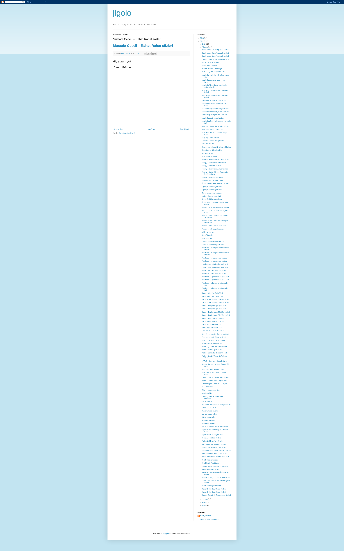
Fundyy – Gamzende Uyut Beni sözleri (216, 159)
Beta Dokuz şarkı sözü (210, 460)
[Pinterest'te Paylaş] (155, 53)
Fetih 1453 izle (207, 238)
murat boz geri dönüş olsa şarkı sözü (215, 264)
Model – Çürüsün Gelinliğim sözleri (214, 347)
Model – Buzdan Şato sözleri (212, 350)
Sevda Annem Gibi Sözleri (211, 438)
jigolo (122, 12)
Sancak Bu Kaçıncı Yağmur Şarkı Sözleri (216, 477)
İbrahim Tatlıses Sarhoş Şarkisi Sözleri (216, 466)
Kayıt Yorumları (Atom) (127, 133)
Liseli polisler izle (208, 144)
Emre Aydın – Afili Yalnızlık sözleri (214, 337)
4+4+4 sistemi (207, 401)
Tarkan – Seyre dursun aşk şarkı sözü (215, 299)
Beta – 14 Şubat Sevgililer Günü (213, 72)
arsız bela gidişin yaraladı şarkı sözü (215, 115)
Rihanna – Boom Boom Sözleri (213, 369)
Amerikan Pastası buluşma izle (213, 141)
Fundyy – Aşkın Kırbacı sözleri (212, 177)
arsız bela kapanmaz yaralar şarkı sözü (216, 112)
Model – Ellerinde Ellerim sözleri (213, 340)
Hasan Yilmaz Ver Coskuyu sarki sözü (215, 457)
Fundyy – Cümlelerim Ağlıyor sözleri (215, 169)
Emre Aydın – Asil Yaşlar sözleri (213, 331)
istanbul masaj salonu (210, 414)
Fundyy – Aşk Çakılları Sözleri (212, 180)
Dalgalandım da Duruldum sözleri (214, 444)
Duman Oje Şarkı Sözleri (211, 469)
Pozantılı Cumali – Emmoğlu (212, 69)
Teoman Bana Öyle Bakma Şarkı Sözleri (216, 495)
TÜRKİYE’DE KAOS (209, 408)
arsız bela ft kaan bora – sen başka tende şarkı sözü (214, 86)
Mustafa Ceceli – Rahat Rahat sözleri (143, 46)
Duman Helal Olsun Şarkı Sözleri (214, 489)
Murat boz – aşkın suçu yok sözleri (214, 270)
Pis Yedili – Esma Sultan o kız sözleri (215, 426)
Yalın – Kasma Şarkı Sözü (211, 390)
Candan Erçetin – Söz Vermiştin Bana (215, 59)
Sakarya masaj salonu (210, 411)
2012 (202, 41)
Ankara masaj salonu (209, 423)
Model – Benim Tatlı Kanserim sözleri (215, 353)
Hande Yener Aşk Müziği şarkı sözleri (215, 50)
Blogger (166, 534)
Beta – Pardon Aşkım (209, 65)
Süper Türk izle (207, 235)
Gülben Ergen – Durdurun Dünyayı (214, 384)
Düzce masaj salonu (209, 417)
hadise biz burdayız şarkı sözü (213, 241)
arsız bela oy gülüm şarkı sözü (213, 118)
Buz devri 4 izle (207, 153)
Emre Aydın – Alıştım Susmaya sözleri (215, 334)
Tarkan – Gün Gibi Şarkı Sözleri (213, 318)
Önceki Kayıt (184, 129)
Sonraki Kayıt (118, 129)
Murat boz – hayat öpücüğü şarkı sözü (215, 277)
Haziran (205, 499)
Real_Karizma (125, 53)
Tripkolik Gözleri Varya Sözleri (212, 435)
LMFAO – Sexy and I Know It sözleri (214, 361)
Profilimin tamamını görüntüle (208, 519)
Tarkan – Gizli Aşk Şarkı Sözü (212, 293)
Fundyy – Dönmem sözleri (211, 166)
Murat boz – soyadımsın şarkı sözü (214, 258)
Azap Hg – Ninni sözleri (210, 138)
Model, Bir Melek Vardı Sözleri (212, 441)
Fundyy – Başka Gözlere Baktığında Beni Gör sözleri (215, 173)
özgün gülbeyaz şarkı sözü (211, 196)
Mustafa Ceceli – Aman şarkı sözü (214, 226)
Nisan (204, 505)
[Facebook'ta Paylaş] (152, 53)
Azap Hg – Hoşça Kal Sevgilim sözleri (215, 126)
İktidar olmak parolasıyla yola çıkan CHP (216, 405)
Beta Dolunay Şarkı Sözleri (211, 486)
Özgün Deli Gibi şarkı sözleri (212, 199)
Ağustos (205, 47)
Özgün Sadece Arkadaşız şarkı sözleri (215, 183)
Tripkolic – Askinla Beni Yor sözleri (214, 447)
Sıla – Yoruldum (207, 387)
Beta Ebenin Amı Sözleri (210, 463)
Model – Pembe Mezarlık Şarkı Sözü (215, 381)
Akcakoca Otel (207, 393)
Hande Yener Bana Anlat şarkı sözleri (215, 53)
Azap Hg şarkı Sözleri (209, 156)
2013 (202, 38)
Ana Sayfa (151, 129)
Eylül (204, 44)
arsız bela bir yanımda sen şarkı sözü (215, 109)
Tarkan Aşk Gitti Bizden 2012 (212, 325)
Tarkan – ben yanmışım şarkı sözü (214, 306)
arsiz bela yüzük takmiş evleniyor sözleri (216, 450)
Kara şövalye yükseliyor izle (212, 150)
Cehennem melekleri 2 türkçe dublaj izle (216, 147)
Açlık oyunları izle (208, 232)
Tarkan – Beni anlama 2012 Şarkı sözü (216, 312)
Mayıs (204, 502)
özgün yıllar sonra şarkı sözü (212, 187)
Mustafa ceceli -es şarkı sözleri (213, 229)
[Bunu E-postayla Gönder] (145, 53)
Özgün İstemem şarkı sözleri (212, 193)
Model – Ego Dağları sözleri (212, 343)
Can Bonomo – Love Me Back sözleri (215, 377)
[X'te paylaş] (150, 53)
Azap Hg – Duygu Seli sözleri (212, 129)
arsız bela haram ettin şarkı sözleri (214, 100)
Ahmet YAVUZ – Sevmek (210, 62)
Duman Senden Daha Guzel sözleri (214, 454)
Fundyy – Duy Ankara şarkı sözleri (214, 163)
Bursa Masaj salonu (209, 420)
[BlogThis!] (147, 53)
